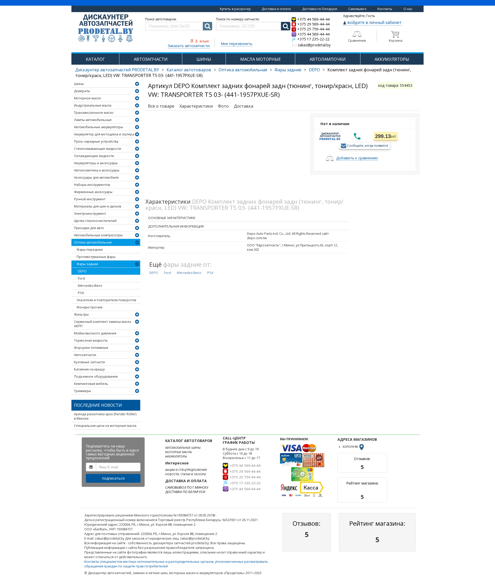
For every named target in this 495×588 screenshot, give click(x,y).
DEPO (314, 70)
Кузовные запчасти (89, 362)
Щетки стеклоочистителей (95, 221)
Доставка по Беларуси (319, 9)
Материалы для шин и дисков (97, 206)
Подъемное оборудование (96, 376)
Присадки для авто (89, 228)
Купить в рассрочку (235, 9)
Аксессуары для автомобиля (96, 177)
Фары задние (288, 70)
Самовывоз (357, 9)
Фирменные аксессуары (93, 192)
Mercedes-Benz (90, 285)
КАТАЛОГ (95, 59)
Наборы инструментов (92, 185)
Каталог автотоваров (189, 70)
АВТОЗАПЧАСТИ (151, 59)
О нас (407, 9)
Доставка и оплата (276, 9)
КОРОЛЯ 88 (351, 446)
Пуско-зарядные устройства (96, 141)
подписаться (113, 478)
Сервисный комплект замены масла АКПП (102, 323)
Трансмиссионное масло (93, 112)
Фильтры (81, 314)
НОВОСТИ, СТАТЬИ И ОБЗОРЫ (185, 474)
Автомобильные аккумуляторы (98, 127)
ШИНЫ (203, 59)
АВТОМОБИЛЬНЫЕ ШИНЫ (183, 447)
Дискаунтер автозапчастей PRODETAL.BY (117, 70)
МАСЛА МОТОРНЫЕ (260, 59)
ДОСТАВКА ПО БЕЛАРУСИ (185, 492)
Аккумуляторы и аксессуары (96, 163)
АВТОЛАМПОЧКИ (328, 59)
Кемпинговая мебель (91, 384)
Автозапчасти (85, 355)
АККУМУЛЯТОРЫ (392, 59)
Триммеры (82, 391)
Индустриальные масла (92, 105)
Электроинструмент (90, 213)
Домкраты (82, 91)
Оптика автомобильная (243, 70)
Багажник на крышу (89, 369)
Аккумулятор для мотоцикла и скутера (104, 134)
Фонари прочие (90, 307)
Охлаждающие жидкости (94, 156)
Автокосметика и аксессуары (96, 170)
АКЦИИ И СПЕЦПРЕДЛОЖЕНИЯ (186, 470)
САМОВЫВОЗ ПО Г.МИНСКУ (186, 487)
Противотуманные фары (96, 257)
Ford (81, 278)
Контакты (384, 9)
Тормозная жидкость (91, 340)
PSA (81, 293)
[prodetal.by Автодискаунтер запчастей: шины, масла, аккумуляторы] (106, 29)
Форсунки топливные (91, 347)
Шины (79, 84)
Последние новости (98, 405)
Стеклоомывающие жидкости (97, 148)
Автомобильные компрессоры (98, 235)
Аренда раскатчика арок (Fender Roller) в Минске (105, 416)
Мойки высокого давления (95, 333)
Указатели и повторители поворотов (106, 300)
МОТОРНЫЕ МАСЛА (178, 452)
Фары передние (90, 249)
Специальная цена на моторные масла (105, 425)
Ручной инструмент (89, 199)
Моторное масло (87, 98)
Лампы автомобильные (93, 120)
